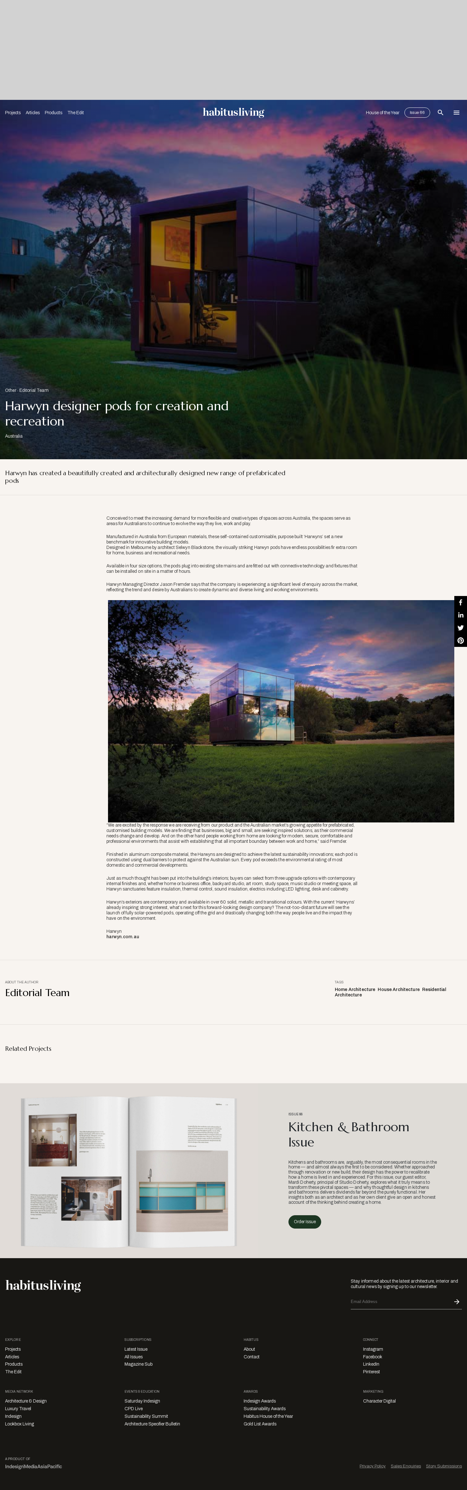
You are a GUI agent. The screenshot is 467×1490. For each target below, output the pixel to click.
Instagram (373, 1349)
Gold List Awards (260, 1424)
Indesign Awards (260, 1401)
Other (10, 390)
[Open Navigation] (456, 112)
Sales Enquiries (406, 1466)
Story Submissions (444, 1466)
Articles (33, 112)
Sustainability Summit (146, 1416)
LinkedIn (371, 1364)
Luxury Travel (18, 1408)
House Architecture (399, 989)
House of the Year (382, 112)
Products (53, 112)
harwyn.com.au (122, 936)
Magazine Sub (138, 1364)
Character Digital (379, 1401)
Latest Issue (136, 1349)
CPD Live (134, 1408)
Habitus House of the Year (268, 1416)
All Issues (134, 1357)
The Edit (75, 112)
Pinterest (371, 1371)
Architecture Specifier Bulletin (152, 1424)
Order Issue (305, 1221)
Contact (252, 1357)
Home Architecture (355, 989)
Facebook (372, 1357)
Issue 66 (417, 112)
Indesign (13, 1416)
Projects (13, 112)
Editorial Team (34, 390)
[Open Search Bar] (440, 112)
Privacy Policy (373, 1466)
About (249, 1349)
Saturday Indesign (142, 1401)
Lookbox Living (19, 1424)
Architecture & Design (26, 1401)
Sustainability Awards (265, 1408)
